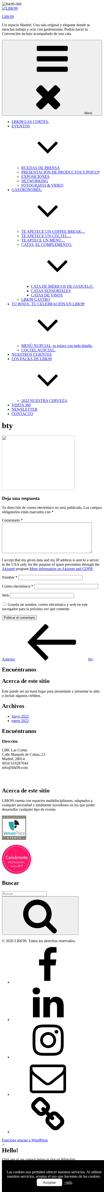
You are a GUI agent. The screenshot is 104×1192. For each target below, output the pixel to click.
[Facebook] (48, 982)
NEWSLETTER (24, 409)
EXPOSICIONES (35, 176)
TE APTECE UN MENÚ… (43, 240)
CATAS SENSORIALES (51, 291)
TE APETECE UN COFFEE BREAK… (53, 231)
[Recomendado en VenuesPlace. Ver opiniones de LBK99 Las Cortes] (14, 838)
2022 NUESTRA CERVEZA (44, 401)
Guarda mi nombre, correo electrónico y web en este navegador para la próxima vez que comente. (45, 606)
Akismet (8, 569)
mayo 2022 (20, 716)
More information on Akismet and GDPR (61, 569)
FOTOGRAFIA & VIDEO (42, 185)
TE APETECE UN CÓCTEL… (46, 236)
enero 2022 (20, 721)
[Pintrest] (48, 1132)
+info (68, 1182)
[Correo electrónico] (48, 1094)
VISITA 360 (21, 405)
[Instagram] (48, 1057)
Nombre (9, 577)
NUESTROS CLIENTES (32, 354)
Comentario (12, 520)
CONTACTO (22, 414)
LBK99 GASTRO (35, 299)
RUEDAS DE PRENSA (40, 168)
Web (5, 595)
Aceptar (49, 1182)
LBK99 (8, 17)
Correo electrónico (17, 586)
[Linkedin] (48, 1020)
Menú (88, 113)
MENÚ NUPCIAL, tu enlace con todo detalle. (57, 346)
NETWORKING (34, 181)
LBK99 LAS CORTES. (30, 122)
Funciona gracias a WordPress (25, 1140)
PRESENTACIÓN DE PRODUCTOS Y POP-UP (60, 172)
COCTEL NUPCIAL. (38, 350)
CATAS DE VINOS (47, 295)
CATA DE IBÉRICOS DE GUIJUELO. (62, 286)
